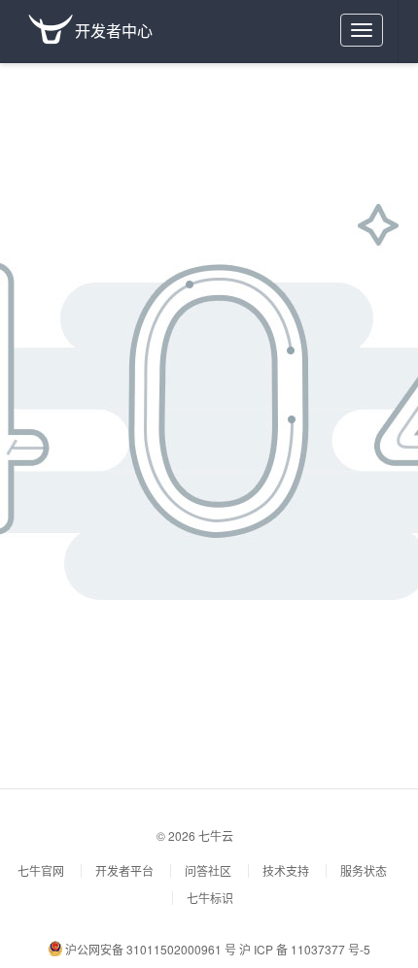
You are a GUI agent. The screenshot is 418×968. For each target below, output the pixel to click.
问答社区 (208, 870)
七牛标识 (210, 897)
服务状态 (363, 870)
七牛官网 (40, 870)
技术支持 (285, 870)
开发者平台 (124, 870)
